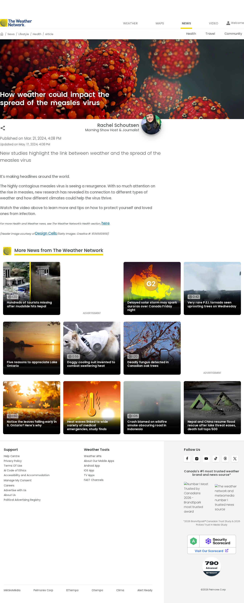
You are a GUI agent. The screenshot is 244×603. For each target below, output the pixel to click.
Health (37, 34)
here (106, 223)
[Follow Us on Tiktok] (216, 459)
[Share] (3, 128)
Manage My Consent (17, 480)
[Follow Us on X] (235, 459)
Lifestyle (23, 34)
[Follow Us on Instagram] (196, 459)
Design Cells (46, 233)
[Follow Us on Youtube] (206, 459)
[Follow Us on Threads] (225, 459)
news (11, 34)
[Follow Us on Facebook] (187, 459)
